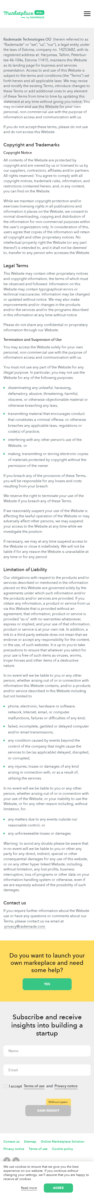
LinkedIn (16, 1160)
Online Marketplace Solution (62, 1142)
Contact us (11, 1142)
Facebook (6, 1160)
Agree (58, 1188)
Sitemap (30, 1142)
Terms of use (34, 1086)
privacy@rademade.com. (25, 926)
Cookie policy (62, 1149)
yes (47, 984)
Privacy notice (66, 1086)
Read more (29, 1188)
